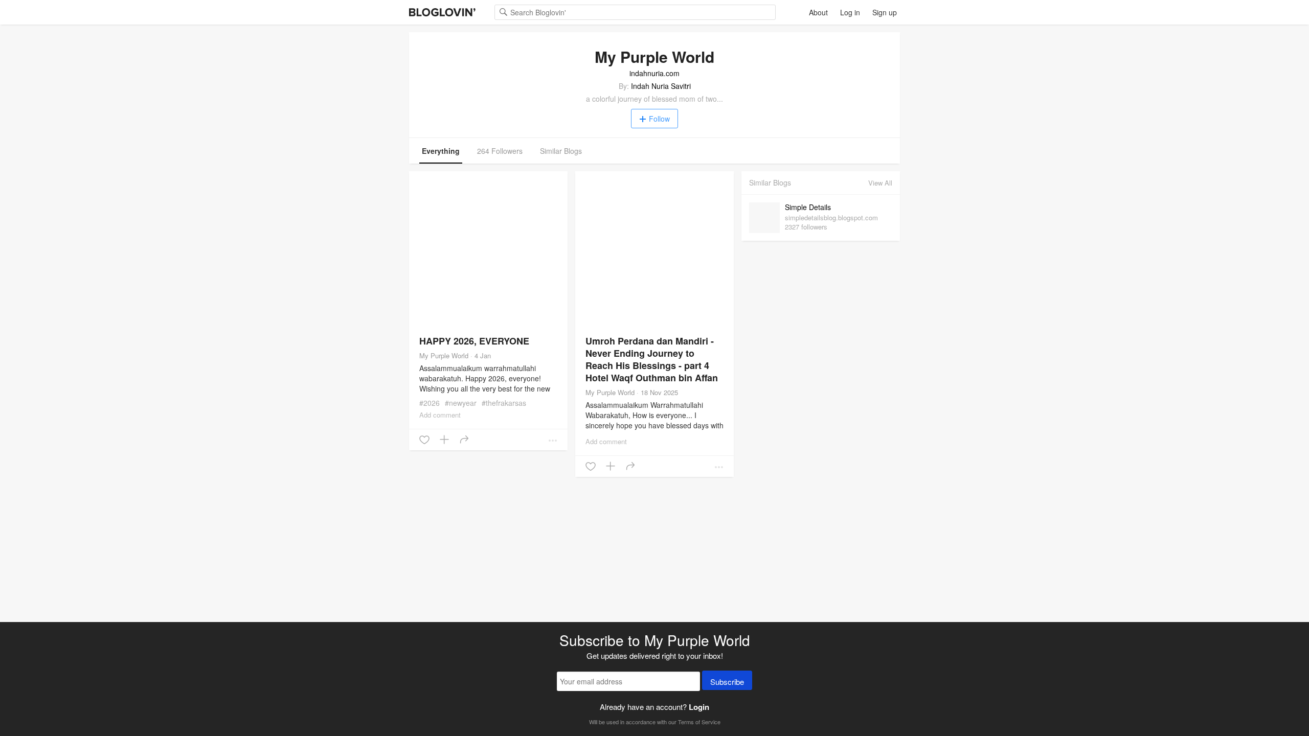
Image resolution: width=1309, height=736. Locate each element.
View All (880, 183)
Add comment (440, 415)
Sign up (884, 12)
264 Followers (500, 151)
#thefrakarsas (504, 403)
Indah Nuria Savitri (661, 86)
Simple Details (808, 207)
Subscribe (727, 681)
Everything (441, 151)
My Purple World (443, 355)
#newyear (461, 403)
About (818, 12)
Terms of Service (699, 722)
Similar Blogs (561, 151)
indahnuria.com (654, 73)
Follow (659, 118)
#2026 (429, 403)
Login (699, 706)
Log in (850, 12)
